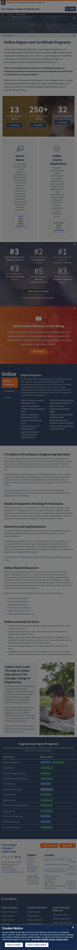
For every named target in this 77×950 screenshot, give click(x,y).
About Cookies (14, 945)
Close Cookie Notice (36, 945)
